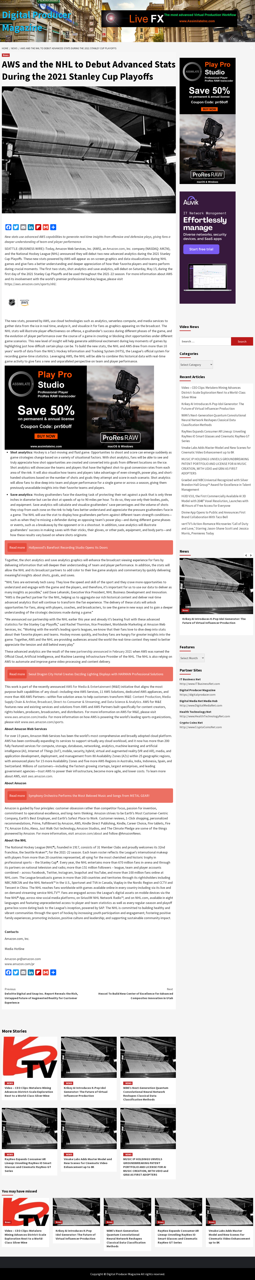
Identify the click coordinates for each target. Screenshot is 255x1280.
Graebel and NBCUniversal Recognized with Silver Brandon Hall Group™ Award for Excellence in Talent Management (216, 485)
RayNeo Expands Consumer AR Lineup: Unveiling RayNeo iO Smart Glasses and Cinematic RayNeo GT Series (28, 1164)
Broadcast (44, 702)
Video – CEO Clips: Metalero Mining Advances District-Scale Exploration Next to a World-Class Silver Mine (29, 1091)
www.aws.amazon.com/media (26, 717)
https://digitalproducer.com (197, 694)
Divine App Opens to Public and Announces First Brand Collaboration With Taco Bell (213, 514)
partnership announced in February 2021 (104, 651)
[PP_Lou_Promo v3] (79, 407)
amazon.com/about (88, 833)
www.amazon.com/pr (20, 964)
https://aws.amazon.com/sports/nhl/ (30, 284)
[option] (216, 598)
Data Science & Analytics (124, 702)
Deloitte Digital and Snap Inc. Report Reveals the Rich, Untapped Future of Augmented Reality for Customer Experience (41, 995)
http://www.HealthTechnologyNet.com (205, 716)
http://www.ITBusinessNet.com (200, 684)
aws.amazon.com (40, 776)
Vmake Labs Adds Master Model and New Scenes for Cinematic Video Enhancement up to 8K (88, 1163)
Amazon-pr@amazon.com (23, 959)
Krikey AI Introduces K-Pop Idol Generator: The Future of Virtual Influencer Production (86, 1091)
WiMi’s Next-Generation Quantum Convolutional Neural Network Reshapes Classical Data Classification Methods (145, 1093)
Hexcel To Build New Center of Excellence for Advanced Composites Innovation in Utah (135, 993)
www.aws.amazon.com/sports (42, 722)
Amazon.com (116, 248)
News (6, 55)
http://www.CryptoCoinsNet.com (201, 727)
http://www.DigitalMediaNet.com (201, 705)
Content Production (147, 697)
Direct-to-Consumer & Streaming (76, 702)
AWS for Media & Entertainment (88, 686)
